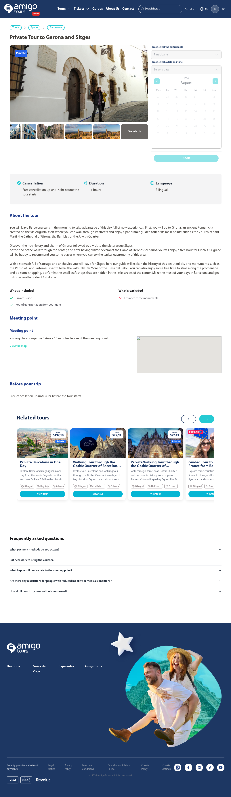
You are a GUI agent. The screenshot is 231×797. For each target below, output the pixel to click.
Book (186, 158)
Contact (128, 9)
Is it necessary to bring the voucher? (32, 560)
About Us (112, 9)
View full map (18, 346)
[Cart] (223, 9)
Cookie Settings (166, 767)
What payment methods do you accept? (34, 549)
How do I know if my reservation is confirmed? (38, 591)
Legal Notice (51, 767)
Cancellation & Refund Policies (119, 767)
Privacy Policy (68, 767)
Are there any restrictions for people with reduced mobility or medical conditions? (61, 581)
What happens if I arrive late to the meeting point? (41, 570)
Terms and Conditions (88, 767)
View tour (42, 494)
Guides (97, 9)
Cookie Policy (145, 767)
